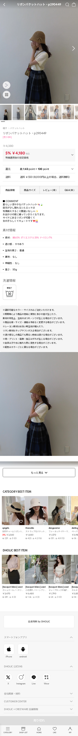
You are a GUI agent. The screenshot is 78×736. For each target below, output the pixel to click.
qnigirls (5, 528)
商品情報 (10, 190)
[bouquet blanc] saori (12, 587)
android (23, 656)
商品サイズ (29, 190)
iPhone (9, 656)
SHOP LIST (23, 732)
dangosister (54, 528)
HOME (39, 732)
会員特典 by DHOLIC (39, 621)
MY (70, 732)
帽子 (5, 128)
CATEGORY (7, 732)
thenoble (29, 528)
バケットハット (17, 128)
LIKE (54, 732)
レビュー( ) (49, 190)
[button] (72, 48)
